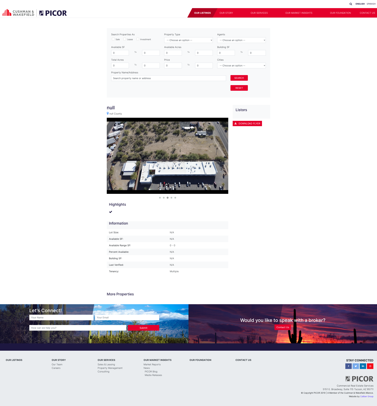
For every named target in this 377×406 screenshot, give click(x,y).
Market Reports (152, 364)
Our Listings (202, 12)
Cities (220, 59)
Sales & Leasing (106, 364)
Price (167, 59)
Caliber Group (366, 396)
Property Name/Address (124, 72)
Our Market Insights (298, 12)
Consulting (103, 371)
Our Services (259, 12)
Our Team (57, 364)
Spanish (371, 4)
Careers (56, 367)
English (360, 4)
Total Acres (117, 59)
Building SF (223, 47)
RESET (239, 87)
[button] (241, 13)
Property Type (172, 34)
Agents (221, 34)
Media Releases (153, 375)
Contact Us (282, 327)
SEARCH (239, 77)
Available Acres (172, 47)
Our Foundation (340, 12)
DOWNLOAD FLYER (249, 123)
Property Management (110, 367)
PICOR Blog (151, 371)
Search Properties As (123, 34)
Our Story (226, 12)
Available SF (118, 47)
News (147, 367)
